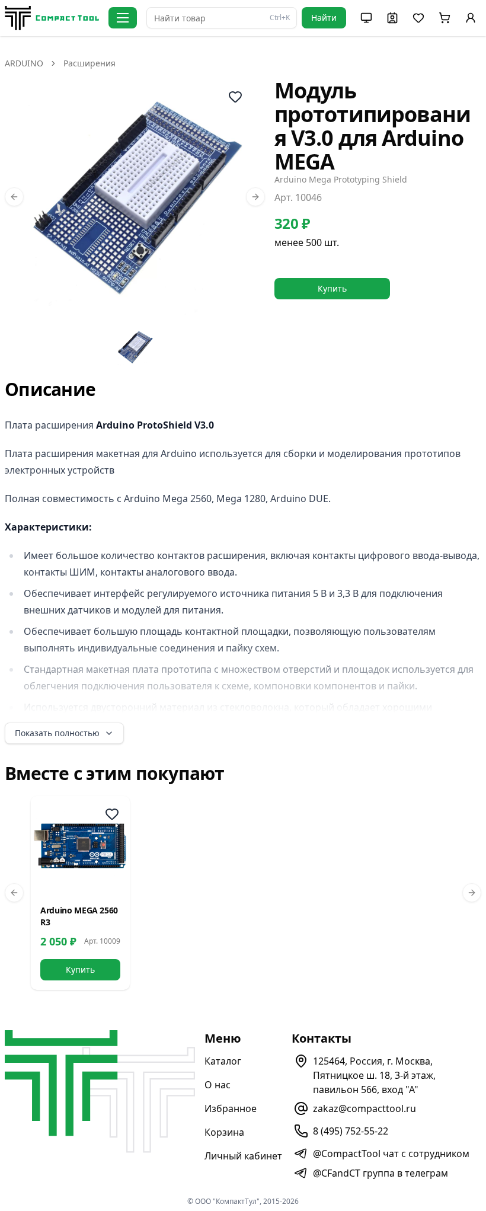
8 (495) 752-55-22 (350, 1130)
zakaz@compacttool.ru (364, 1108)
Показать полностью (57, 733)
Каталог (222, 1061)
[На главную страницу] (52, 18)
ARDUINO (24, 63)
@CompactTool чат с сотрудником (391, 1153)
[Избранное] (112, 814)
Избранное (230, 1108)
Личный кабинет (243, 1155)
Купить (332, 288)
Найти (324, 17)
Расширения (89, 63)
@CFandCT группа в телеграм (380, 1173)
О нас (217, 1084)
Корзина (224, 1132)
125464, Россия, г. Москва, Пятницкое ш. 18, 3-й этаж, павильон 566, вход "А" (374, 1075)
